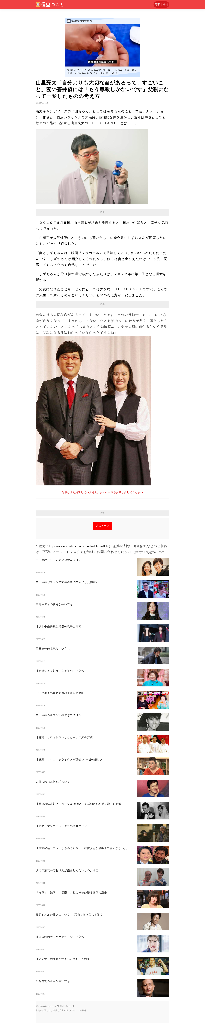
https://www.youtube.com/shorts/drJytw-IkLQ (79, 546)
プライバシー (75, 1010)
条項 (66, 1010)
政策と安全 (58, 1010)
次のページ (102, 525)
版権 (84, 1010)
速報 (165, 4)
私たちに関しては (44, 1010)
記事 (157, 4)
